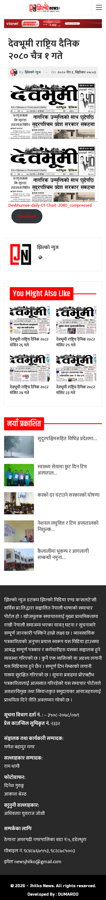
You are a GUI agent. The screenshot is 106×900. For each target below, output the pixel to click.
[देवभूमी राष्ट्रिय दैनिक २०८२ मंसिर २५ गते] (76, 320)
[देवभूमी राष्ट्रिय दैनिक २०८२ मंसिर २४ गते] (30, 367)
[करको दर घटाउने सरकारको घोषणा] (19, 503)
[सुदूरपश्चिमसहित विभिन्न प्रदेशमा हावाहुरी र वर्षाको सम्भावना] (19, 447)
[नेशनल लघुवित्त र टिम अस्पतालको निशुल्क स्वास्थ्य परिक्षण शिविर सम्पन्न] (19, 531)
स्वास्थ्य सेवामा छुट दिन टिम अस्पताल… (62, 470)
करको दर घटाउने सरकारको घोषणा (68, 495)
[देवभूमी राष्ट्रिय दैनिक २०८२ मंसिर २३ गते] (76, 367)
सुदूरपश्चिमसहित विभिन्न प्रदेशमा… (67, 439)
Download (27, 216)
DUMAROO (68, 894)
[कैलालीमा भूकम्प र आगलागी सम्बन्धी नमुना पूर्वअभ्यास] (19, 559)
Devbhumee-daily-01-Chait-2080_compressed (50, 205)
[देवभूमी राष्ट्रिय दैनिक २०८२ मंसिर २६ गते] (30, 320)
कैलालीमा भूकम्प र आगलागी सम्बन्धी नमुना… (63, 554)
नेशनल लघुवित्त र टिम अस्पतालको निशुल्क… (68, 526)
